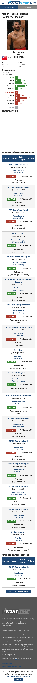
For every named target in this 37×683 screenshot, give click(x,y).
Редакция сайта (7, 663)
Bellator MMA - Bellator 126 (18, 164)
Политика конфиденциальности (11, 666)
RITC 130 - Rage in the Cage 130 (18, 441)
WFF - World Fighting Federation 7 (18, 305)
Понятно (18, 679)
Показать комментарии (18, 591)
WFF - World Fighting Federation (18, 418)
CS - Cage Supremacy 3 (18, 532)
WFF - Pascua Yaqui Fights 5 (18, 210)
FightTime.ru (18, 660)
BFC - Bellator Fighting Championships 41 (18, 327)
